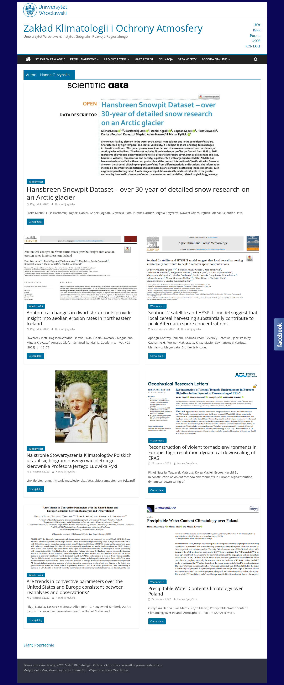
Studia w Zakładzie (50, 59)
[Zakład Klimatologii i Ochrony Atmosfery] (28, 59)
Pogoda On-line (214, 59)
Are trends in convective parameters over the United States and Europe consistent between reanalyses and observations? (75, 586)
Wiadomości (36, 181)
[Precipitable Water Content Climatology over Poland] (203, 507)
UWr (257, 24)
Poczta (255, 35)
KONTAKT (253, 46)
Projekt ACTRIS (115, 59)
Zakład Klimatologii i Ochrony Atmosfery (113, 27)
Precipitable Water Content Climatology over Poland (195, 591)
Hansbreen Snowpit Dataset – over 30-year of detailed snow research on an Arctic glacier (138, 193)
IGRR (257, 30)
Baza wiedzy (187, 59)
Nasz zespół (144, 59)
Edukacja (166, 59)
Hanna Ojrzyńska (65, 204)
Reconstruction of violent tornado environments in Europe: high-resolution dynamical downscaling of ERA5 (202, 452)
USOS (256, 41)
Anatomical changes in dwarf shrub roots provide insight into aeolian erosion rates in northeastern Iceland (79, 318)
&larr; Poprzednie (38, 645)
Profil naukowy (83, 59)
